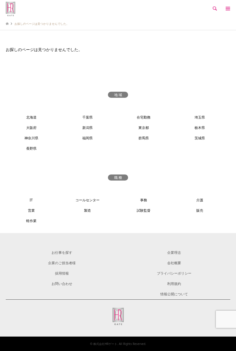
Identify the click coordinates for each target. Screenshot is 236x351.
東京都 (143, 127)
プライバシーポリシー (174, 273)
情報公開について (174, 294)
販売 (199, 210)
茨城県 (200, 138)
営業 (31, 210)
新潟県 (87, 127)
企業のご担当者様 (62, 262)
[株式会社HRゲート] (10, 8)
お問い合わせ (62, 283)
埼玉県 (200, 117)
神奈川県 (31, 138)
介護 (199, 200)
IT (31, 200)
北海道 (31, 117)
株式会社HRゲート (105, 344)
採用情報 (62, 273)
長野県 (31, 148)
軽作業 (31, 220)
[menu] (227, 8)
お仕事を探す (62, 252)
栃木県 (200, 127)
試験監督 (144, 210)
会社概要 (174, 262)
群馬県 (143, 138)
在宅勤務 (144, 117)
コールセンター (87, 200)
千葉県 (87, 117)
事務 (143, 200)
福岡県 (87, 138)
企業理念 (174, 252)
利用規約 (174, 283)
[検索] (214, 8)
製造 (87, 210)
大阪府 (31, 127)
